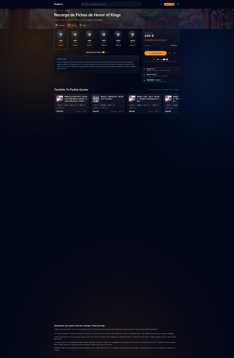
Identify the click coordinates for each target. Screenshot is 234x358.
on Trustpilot (95, 20)
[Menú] (178, 4)
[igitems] (58, 4)
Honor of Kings (58, 10)
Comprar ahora (156, 53)
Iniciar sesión (169, 4)
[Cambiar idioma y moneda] (161, 4)
